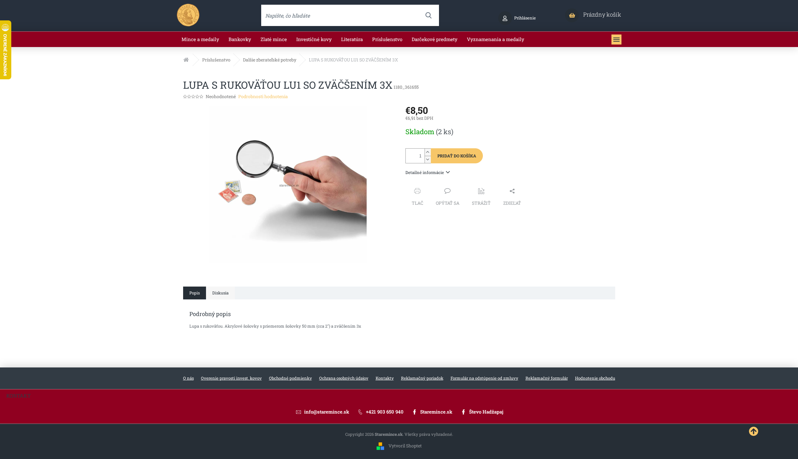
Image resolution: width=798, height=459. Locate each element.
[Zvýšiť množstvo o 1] (428, 152)
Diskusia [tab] (220, 293)
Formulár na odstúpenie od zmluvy (484, 378)
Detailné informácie (424, 172)
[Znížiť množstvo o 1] (428, 159)
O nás (188, 378)
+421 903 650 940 (385, 412)
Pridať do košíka (456, 156)
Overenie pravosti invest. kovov (231, 378)
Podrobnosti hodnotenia (263, 96)
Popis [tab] (194, 293)
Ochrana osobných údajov (343, 378)
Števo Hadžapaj (486, 412)
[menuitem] (200, 39)
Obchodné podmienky (290, 378)
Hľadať (428, 15)
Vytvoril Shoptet (405, 446)
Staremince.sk (436, 412)
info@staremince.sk (326, 412)
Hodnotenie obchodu (595, 378)
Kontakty (385, 378)
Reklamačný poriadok (422, 378)
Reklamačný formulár (547, 378)
